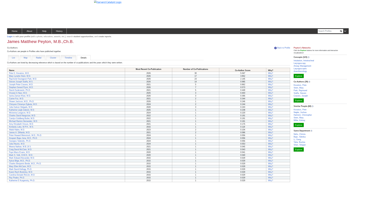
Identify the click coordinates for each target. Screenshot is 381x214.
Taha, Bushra (299, 142)
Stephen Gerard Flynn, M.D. (21, 87)
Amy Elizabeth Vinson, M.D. (21, 124)
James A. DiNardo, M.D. (19, 132)
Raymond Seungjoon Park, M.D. (23, 79)
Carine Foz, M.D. (16, 98)
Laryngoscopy (300, 63)
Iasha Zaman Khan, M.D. (20, 96)
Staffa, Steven (300, 93)
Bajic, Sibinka (300, 137)
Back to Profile (283, 48)
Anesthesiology (300, 71)
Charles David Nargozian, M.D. (22, 115)
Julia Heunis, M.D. (17, 144)
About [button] (29, 31)
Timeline (68, 58)
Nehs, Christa (299, 134)
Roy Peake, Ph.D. (17, 178)
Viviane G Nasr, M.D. (18, 93)
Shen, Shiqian (300, 145)
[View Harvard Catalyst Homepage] (107, 1)
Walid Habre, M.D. (17, 130)
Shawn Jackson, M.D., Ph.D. (21, 101)
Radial (38, 58)
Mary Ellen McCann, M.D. (20, 166)
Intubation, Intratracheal (304, 60)
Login (10, 36)
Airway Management (302, 66)
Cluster (53, 58)
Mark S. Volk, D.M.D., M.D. (21, 155)
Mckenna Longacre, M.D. (20, 113)
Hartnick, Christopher (303, 115)
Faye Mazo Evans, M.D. (19, 152)
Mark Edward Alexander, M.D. (22, 158)
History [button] (59, 31)
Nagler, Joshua (300, 112)
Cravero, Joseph (301, 96)
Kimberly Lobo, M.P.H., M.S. (21, 127)
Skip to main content (12, 3)
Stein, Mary (299, 88)
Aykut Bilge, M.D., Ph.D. (20, 161)
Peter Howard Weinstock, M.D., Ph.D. (25, 135)
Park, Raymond (300, 90)
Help (44, 31)
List (13, 58)
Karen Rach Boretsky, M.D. (21, 172)
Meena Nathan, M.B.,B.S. (20, 146)
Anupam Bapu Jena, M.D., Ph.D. (23, 138)
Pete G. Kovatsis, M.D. (19, 73)
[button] (345, 31)
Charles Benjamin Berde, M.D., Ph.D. (25, 163)
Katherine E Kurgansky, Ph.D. (22, 180)
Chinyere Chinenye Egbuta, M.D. (23, 104)
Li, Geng (297, 139)
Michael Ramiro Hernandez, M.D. (23, 121)
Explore (298, 76)
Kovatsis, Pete (300, 85)
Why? (270, 73)
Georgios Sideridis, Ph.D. (20, 141)
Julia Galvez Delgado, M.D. (21, 107)
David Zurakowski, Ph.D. (20, 90)
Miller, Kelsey (299, 120)
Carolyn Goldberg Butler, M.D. (22, 118)
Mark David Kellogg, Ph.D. (20, 169)
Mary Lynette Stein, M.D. (20, 76)
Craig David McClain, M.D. (20, 149)
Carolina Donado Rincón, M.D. (22, 175)
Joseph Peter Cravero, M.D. (21, 84)
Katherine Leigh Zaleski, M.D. (22, 110)
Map (25, 58)
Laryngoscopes (300, 68)
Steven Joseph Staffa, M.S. (21, 82)
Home (14, 31)
